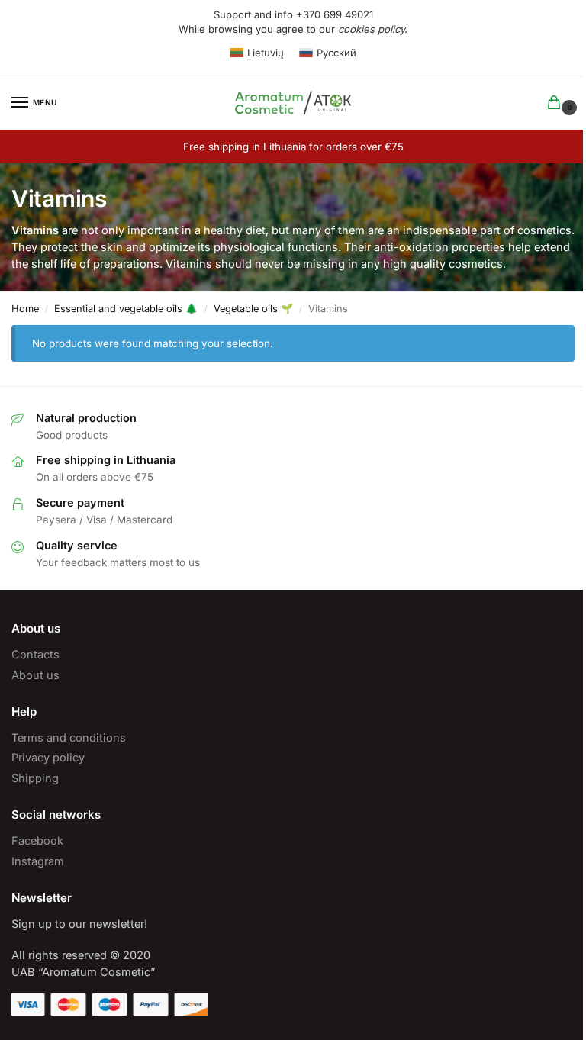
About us (35, 675)
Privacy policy (48, 758)
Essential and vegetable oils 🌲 (126, 308)
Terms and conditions (68, 738)
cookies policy (371, 29)
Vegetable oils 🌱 (253, 308)
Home (25, 308)
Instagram (37, 861)
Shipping (35, 778)
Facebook (37, 841)
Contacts (35, 655)
